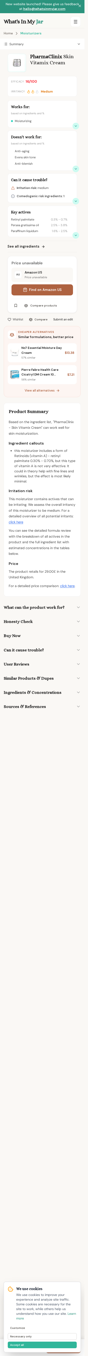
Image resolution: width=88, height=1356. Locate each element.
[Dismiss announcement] (80, 6)
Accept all (17, 1345)
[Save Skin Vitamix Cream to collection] (15, 305)
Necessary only (21, 1336)
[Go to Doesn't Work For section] (76, 169)
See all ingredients (23, 246)
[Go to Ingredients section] (76, 235)
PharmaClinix (46, 56)
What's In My (23, 21)
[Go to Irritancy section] (76, 201)
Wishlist (18, 319)
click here (16, 522)
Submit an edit (63, 319)
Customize (17, 1328)
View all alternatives (40, 390)
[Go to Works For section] (76, 126)
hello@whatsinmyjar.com (44, 9)
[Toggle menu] (75, 21)
